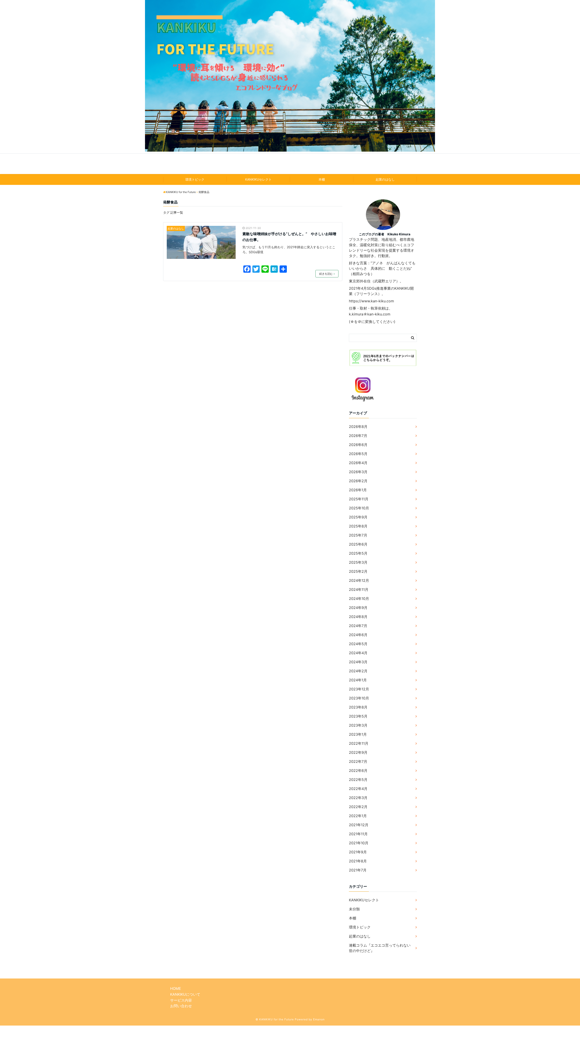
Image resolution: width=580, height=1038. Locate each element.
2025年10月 (359, 508)
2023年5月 (358, 716)
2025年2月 (358, 571)
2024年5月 (358, 644)
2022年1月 (358, 816)
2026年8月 (358, 426)
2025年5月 (358, 553)
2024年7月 (358, 625)
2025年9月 (358, 517)
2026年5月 (358, 453)
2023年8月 (358, 707)
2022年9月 (358, 752)
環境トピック (194, 179)
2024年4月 (358, 653)
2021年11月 (358, 834)
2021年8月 (358, 861)
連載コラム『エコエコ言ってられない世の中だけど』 (380, 948)
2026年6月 (358, 444)
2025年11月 (358, 499)
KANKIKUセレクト (258, 179)
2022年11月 (358, 743)
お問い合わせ (181, 1006)
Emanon (319, 1019)
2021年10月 (358, 843)
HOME (175, 988)
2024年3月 (358, 662)
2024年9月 (358, 607)
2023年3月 (358, 725)
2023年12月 (359, 689)
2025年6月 (358, 544)
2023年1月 (358, 734)
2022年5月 (358, 779)
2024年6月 (358, 634)
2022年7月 (358, 761)
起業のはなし (385, 179)
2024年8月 (358, 616)
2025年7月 (358, 535)
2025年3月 (358, 562)
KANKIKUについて (185, 994)
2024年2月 (358, 671)
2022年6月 (358, 770)
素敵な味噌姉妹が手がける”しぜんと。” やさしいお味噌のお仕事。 (289, 236)
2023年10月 (359, 698)
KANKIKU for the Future (290, 163)
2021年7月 (358, 870)
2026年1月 (358, 490)
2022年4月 (358, 788)
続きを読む (326, 273)
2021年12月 (358, 825)
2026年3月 (358, 472)
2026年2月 (358, 481)
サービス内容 (181, 1000)
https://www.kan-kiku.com (371, 301)
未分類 (354, 909)
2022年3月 (358, 797)
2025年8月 (358, 526)
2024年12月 (359, 580)
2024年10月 (359, 598)
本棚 (322, 179)
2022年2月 (358, 806)
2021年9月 (358, 852)
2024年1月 (358, 680)
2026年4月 (358, 463)
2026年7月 (358, 435)
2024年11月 (358, 589)
